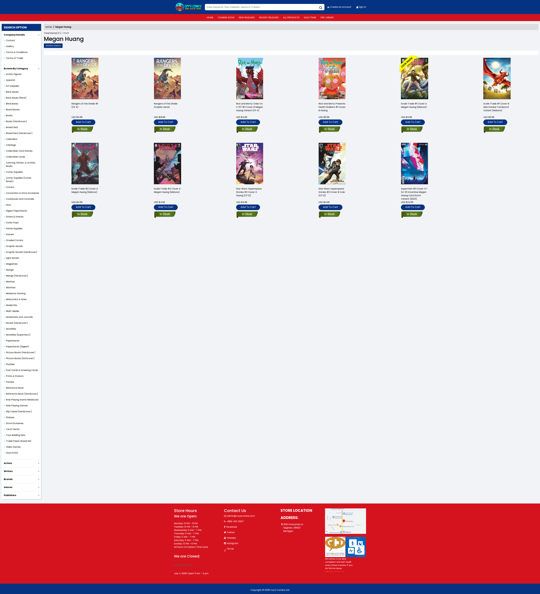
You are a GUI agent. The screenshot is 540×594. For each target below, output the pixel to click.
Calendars (11, 139)
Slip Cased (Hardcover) (19, 411)
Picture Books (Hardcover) (20, 352)
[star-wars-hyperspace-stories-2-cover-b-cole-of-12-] (332, 164)
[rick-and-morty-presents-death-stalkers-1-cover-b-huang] (332, 79)
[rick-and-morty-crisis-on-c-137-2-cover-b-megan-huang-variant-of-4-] (249, 79)
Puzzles (10, 382)
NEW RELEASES (247, 17)
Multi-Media (12, 311)
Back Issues (12, 91)
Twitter (231, 532)
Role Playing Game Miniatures (22, 399)
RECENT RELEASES (269, 17)
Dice (8, 204)
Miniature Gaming (15, 293)
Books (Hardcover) (16, 121)
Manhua (10, 281)
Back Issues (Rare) (16, 97)
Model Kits (11, 305)
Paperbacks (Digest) (17, 346)
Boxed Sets (12, 127)
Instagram (232, 543)
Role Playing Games (17, 405)
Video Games (13, 447)
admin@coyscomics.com (241, 516)
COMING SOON (226, 17)
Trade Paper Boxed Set (18, 441)
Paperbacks (12, 340)
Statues (10, 417)
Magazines (12, 264)
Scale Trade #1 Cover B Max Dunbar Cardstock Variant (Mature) (496, 107)
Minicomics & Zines (16, 299)
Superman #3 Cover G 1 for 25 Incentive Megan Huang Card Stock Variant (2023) (414, 193)
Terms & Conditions (17, 52)
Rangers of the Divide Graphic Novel (165, 105)
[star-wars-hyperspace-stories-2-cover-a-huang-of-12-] (249, 164)
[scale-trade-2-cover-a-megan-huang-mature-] (85, 164)
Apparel (10, 80)
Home (48, 27)
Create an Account (340, 7)
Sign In (362, 7)
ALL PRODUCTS (291, 17)
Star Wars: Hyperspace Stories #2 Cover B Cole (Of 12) (332, 192)
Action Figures (14, 74)
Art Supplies (12, 86)
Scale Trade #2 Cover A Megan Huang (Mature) (84, 190)
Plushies (10, 364)
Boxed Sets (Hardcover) (19, 133)
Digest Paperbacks (16, 210)
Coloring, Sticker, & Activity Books (20, 164)
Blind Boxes (12, 103)
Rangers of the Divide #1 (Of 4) (84, 105)
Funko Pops (12, 222)
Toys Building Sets (15, 435)
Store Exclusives (14, 423)
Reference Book (15, 387)
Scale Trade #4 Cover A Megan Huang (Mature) (167, 190)
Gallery (10, 46)
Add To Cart (83, 122)
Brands (8, 479)
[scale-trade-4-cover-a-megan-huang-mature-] (167, 164)
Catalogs (11, 145)
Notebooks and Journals (19, 317)
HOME (210, 17)
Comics (10, 187)
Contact (10, 40)
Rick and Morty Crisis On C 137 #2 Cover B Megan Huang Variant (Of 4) (249, 107)
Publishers (10, 495)
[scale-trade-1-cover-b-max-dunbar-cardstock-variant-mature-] (497, 79)
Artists (8, 463)
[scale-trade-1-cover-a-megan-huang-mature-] (414, 79)
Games (10, 234)
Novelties (11, 328)
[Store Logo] (188, 7)
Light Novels (12, 258)
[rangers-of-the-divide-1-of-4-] (85, 79)
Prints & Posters (14, 376)
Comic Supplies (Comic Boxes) (19, 179)
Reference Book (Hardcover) (22, 393)
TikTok (230, 548)
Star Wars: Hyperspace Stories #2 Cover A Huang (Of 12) (249, 192)
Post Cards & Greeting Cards (22, 370)
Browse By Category (16, 68)
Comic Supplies (14, 172)
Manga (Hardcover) (17, 275)
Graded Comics (14, 240)
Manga (10, 269)
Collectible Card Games (19, 151)
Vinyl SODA (12, 452)
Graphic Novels (14, 246)
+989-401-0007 (235, 521)
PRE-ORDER (326, 17)
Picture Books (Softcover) (20, 358)
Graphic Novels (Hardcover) (21, 252)
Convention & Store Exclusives (22, 193)
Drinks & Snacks (14, 216)
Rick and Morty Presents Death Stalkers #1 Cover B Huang (332, 107)
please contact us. (335, 571)
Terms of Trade (14, 58)
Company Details (14, 34)
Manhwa (10, 287)
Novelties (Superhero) (18, 334)
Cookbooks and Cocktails (20, 199)
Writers (8, 471)
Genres (8, 487)
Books (9, 115)
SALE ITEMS (310, 17)
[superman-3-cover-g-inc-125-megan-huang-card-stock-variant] (414, 164)
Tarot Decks (13, 429)
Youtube (231, 537)
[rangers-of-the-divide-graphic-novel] (167, 79)
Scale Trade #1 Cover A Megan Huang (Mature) (414, 105)
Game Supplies (14, 228)
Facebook (231, 526)
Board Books (13, 109)
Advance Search (53, 45)
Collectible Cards (15, 156)
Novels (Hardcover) (17, 323)
